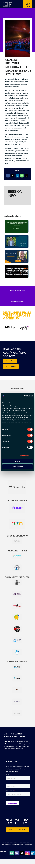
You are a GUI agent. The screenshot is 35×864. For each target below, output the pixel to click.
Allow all (17, 461)
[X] (12, 176)
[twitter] (22, 853)
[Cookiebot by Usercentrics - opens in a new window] (25, 396)
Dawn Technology (16, 843)
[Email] (26, 176)
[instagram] (27, 853)
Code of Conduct (26, 845)
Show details (24, 455)
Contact (26, 843)
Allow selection (17, 466)
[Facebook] (8, 176)
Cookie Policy (16, 845)
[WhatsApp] (22, 176)
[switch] (30, 435)
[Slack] (12, 853)
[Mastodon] (17, 853)
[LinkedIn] (17, 176)
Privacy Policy (6, 845)
